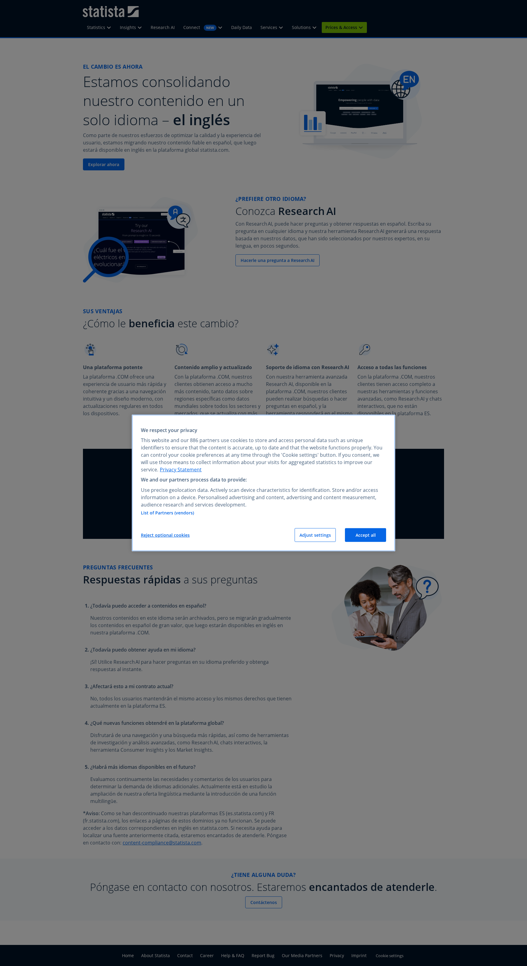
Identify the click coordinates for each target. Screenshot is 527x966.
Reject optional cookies (165, 535)
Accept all (366, 535)
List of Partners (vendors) (167, 513)
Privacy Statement (181, 469)
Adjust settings (315, 535)
